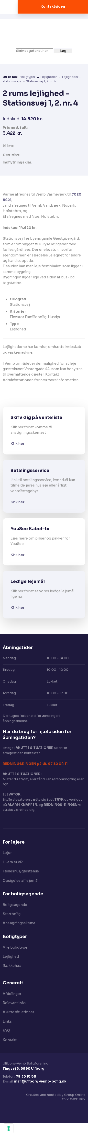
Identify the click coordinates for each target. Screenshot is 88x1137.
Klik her (17, 443)
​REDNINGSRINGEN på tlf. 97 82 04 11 (35, 763)
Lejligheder (49, 77)
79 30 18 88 (26, 1076)
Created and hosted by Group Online (55, 1095)
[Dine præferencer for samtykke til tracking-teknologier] (8, 1128)
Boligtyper (28, 77)
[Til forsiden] (44, 33)
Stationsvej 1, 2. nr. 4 (41, 81)
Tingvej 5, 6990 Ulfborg (23, 1068)
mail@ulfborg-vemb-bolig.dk (40, 1081)
